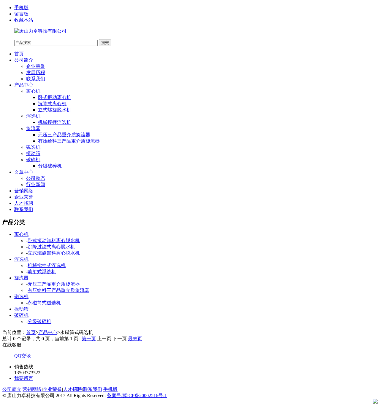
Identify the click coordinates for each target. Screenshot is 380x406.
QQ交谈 (22, 355)
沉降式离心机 (52, 103)
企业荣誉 (35, 66)
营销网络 (23, 190)
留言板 (21, 13)
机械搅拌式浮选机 (47, 265)
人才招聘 (23, 203)
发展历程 (35, 72)
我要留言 (23, 378)
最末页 (135, 338)
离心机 (33, 91)
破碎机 (33, 159)
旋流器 (33, 128)
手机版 (21, 7)
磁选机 (33, 147)
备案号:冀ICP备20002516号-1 (137, 395)
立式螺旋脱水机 (54, 109)
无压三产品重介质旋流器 (64, 134)
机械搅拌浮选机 (54, 122)
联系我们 (35, 78)
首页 (19, 53)
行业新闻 (35, 184)
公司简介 (23, 60)
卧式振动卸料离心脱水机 (54, 240)
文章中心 (23, 172)
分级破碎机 (50, 165)
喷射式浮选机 (42, 271)
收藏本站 (23, 20)
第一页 (89, 338)
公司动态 (35, 178)
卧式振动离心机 (54, 97)
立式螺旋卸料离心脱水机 (54, 252)
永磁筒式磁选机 (44, 302)
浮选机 (33, 116)
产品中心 (23, 84)
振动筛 (33, 153)
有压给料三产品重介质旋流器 (69, 140)
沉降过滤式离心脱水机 (51, 246)
